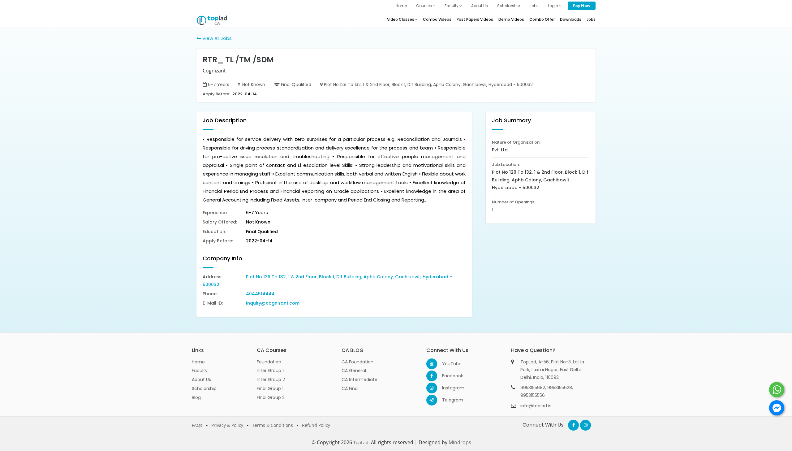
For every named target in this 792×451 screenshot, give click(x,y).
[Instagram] (431, 388)
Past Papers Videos (475, 19)
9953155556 (532, 395)
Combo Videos (437, 19)
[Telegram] (431, 400)
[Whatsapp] (776, 389)
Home (401, 5)
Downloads (570, 19)
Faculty (452, 5)
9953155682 (532, 387)
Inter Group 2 (271, 379)
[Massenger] (776, 407)
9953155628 (559, 387)
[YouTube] (431, 363)
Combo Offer (542, 19)
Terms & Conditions (272, 425)
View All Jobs (216, 38)
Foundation (269, 362)
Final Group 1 (270, 388)
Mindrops (460, 442)
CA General (354, 370)
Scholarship (508, 5)
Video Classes (401, 19)
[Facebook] (431, 376)
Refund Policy (316, 425)
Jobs (534, 5)
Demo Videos (511, 19)
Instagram (447, 388)
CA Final (350, 388)
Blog (196, 397)
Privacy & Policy (227, 425)
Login (553, 5)
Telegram (447, 400)
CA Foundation (357, 362)
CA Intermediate (359, 379)
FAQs (197, 425)
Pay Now (581, 5)
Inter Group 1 (270, 370)
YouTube (447, 364)
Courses (424, 5)
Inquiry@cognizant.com (272, 303)
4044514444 (260, 294)
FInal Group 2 (271, 397)
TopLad (360, 442)
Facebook (447, 376)
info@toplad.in (536, 406)
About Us (479, 5)
